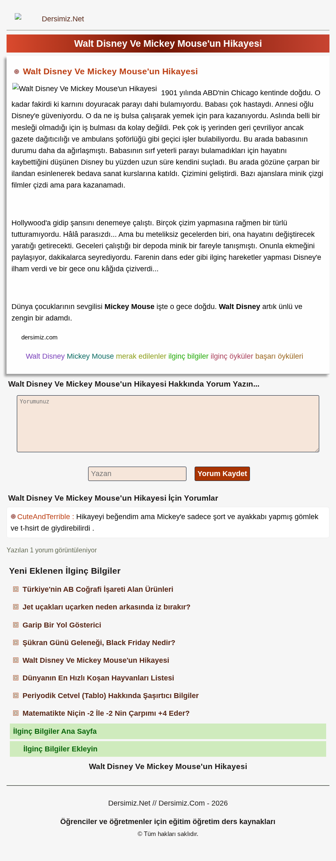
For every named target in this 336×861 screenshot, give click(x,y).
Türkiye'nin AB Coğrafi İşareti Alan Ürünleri (98, 589)
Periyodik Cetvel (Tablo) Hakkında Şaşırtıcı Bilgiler (111, 696)
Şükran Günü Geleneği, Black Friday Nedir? (99, 643)
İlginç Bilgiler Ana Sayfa (55, 731)
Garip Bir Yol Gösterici (62, 625)
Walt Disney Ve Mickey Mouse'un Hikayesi (96, 660)
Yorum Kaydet (222, 473)
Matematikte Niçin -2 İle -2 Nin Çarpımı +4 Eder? (106, 713)
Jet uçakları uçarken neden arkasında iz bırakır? (107, 607)
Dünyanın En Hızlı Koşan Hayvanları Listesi (98, 678)
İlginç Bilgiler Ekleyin (60, 749)
